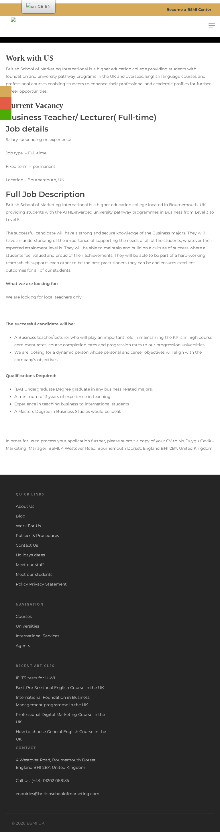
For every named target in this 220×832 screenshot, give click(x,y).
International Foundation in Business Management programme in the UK (53, 701)
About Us (25, 506)
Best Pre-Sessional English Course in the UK (60, 687)
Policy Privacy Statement (41, 584)
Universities (27, 626)
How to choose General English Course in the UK (61, 735)
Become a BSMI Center (188, 9)
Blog (20, 516)
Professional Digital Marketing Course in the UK (60, 718)
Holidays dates (30, 555)
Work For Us (28, 525)
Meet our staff (30, 564)
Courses (24, 616)
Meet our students (34, 574)
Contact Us (27, 545)
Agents (23, 645)
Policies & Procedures (37, 535)
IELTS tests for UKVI (35, 677)
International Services (37, 635)
